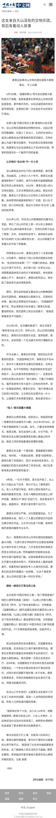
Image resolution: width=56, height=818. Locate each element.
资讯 (35, 793)
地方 (35, 799)
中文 (23, 807)
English (31, 807)
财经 (49, 793)
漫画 (7, 799)
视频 (21, 799)
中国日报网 (6, 11)
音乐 (17, 11)
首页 (7, 793)
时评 (21, 793)
